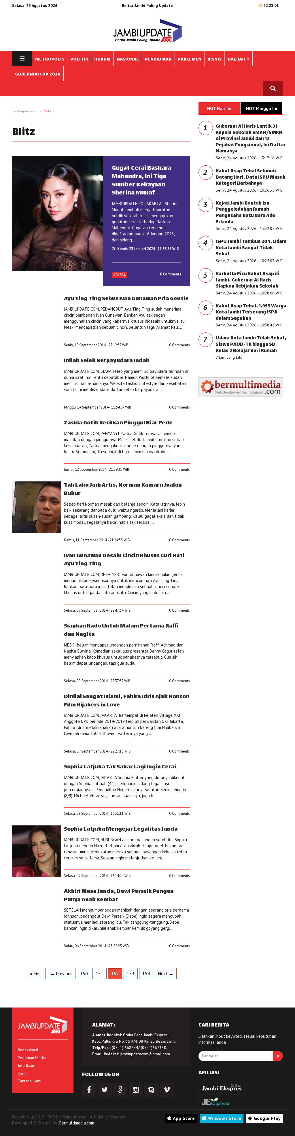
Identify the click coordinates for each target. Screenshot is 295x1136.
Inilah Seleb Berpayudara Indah (107, 361)
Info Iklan (26, 1065)
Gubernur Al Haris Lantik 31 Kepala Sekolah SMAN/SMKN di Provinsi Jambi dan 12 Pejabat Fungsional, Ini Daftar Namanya (251, 139)
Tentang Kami (29, 1081)
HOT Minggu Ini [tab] (261, 108)
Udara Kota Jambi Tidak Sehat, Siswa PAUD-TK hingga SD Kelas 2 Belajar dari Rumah (251, 344)
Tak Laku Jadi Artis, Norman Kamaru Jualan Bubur (123, 489)
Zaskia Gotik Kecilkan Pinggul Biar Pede (118, 423)
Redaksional (28, 1049)
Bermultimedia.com (76, 1123)
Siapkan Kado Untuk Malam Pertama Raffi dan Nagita (121, 630)
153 (131, 973)
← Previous (61, 973)
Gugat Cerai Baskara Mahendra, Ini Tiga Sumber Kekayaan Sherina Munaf (141, 181)
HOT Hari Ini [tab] (219, 108)
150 (84, 973)
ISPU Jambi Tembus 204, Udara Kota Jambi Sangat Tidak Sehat (251, 248)
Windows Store (224, 1118)
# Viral (120, 275)
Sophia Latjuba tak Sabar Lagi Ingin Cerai (120, 767)
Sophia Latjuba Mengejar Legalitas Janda (121, 829)
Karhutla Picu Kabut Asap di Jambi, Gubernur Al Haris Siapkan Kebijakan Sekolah (247, 280)
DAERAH (237, 59)
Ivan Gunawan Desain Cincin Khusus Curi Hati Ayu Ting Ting (124, 560)
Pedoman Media (32, 1057)
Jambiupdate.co (24, 111)
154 (146, 973)
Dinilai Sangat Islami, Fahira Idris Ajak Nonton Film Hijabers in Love (126, 701)
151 (99, 973)
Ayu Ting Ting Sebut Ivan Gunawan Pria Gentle (126, 299)
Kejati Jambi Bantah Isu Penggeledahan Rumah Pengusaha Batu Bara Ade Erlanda (245, 212)
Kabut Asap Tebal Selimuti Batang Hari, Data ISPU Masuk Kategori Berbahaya (250, 177)
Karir (22, 1073)
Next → (165, 973)
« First (36, 973)
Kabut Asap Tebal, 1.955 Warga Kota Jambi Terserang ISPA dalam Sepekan (251, 312)
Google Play (267, 1118)
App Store (184, 1118)
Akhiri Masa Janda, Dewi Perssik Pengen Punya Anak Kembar (119, 896)
